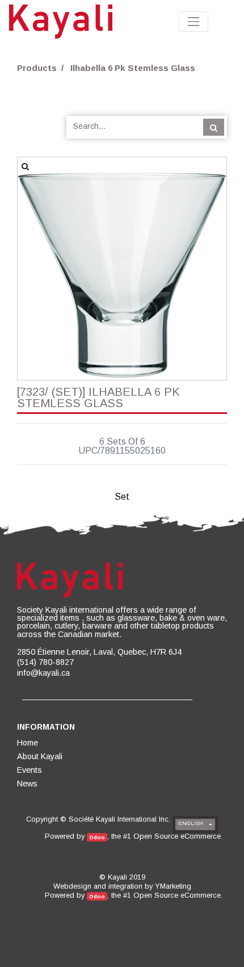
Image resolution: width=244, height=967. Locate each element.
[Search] (213, 127)
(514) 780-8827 (45, 662)
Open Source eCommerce (177, 836)
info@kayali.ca (43, 672)
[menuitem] (28, 742)
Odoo (97, 837)
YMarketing (173, 886)
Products (37, 68)
